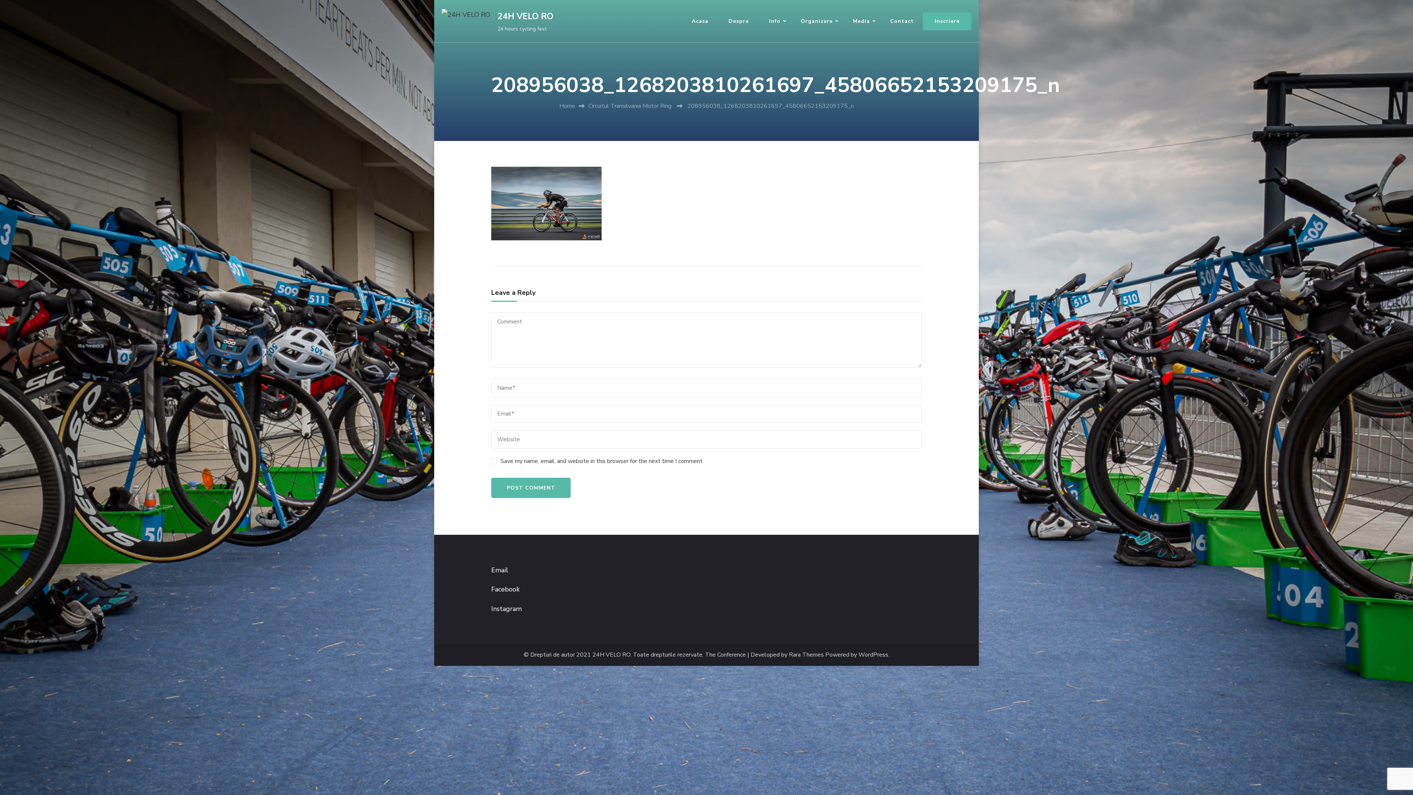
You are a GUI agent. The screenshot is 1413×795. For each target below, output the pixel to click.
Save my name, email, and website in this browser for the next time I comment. (602, 461)
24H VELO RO (525, 16)
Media (861, 21)
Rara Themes (806, 654)
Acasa (700, 21)
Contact (902, 21)
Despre (739, 21)
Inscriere (947, 21)
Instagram (506, 608)
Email (499, 570)
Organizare (817, 21)
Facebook (505, 589)
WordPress (873, 654)
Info (774, 21)
